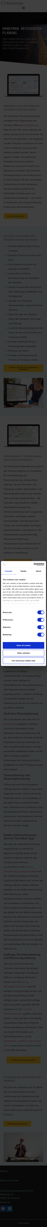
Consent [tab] (8, 571)
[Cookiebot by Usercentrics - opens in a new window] (33, 564)
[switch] (40, 620)
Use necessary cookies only (23, 661)
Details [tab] (24, 571)
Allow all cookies (23, 645)
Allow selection (23, 653)
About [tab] (38, 571)
